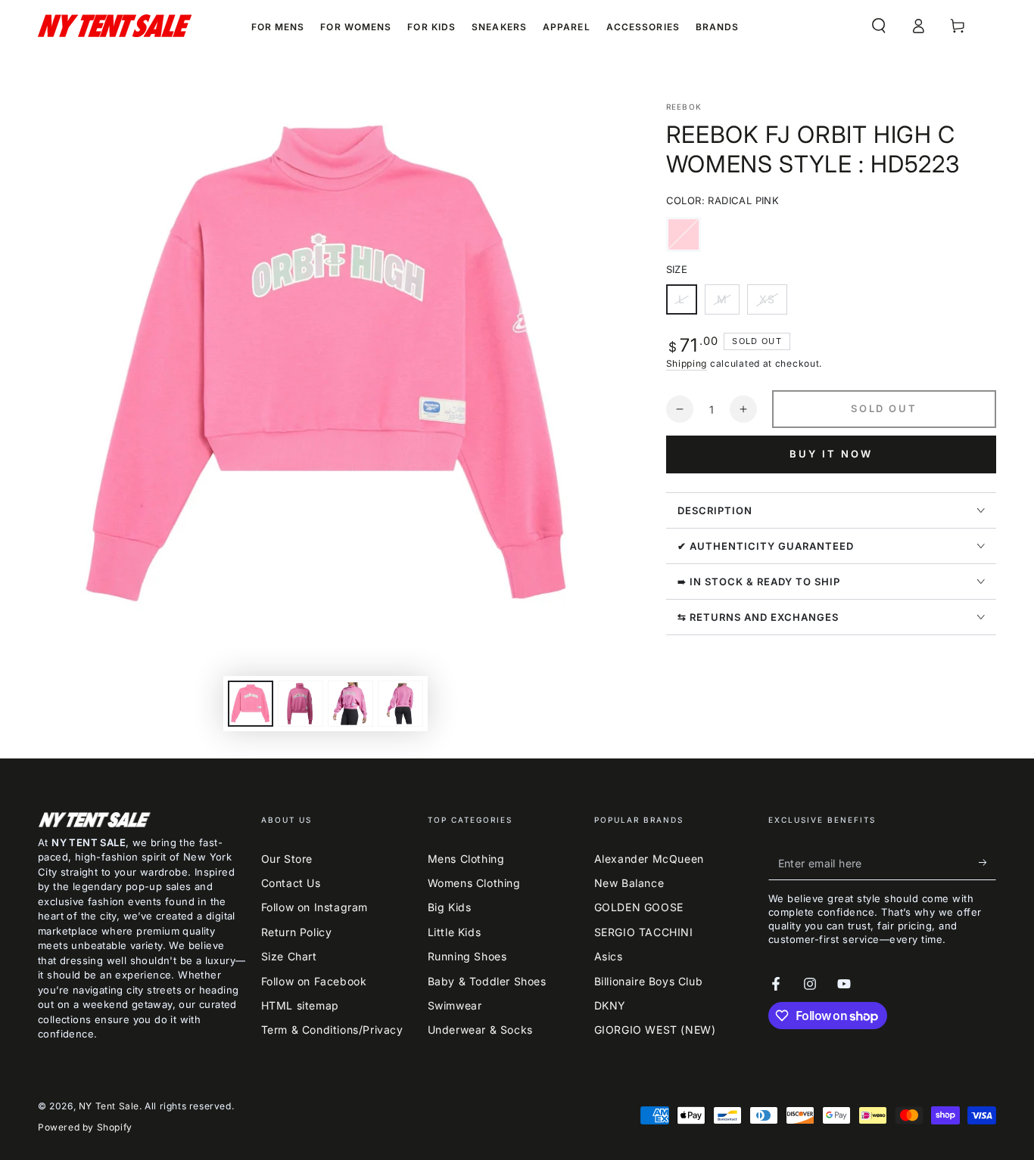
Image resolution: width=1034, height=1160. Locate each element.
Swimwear (455, 1005)
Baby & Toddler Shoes (487, 981)
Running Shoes (467, 956)
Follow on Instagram (314, 907)
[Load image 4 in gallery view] (400, 704)
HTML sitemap (300, 1005)
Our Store (287, 858)
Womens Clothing (474, 882)
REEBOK (684, 106)
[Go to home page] (115, 25)
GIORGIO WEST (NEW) (655, 1029)
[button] (879, 25)
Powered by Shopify (85, 1127)
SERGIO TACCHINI (643, 932)
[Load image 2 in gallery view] (300, 704)
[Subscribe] (987, 862)
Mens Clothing (466, 858)
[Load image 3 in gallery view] (350, 704)
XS (772, 304)
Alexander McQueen (649, 858)
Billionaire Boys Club (648, 981)
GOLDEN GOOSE (639, 907)
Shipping (687, 363)
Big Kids (450, 907)
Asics (608, 956)
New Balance (629, 882)
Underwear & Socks (480, 1029)
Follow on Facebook (314, 981)
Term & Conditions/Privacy (332, 1029)
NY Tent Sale (109, 1106)
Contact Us (291, 882)
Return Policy (296, 932)
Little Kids (454, 932)
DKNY (610, 1005)
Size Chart (289, 956)
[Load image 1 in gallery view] (250, 704)
